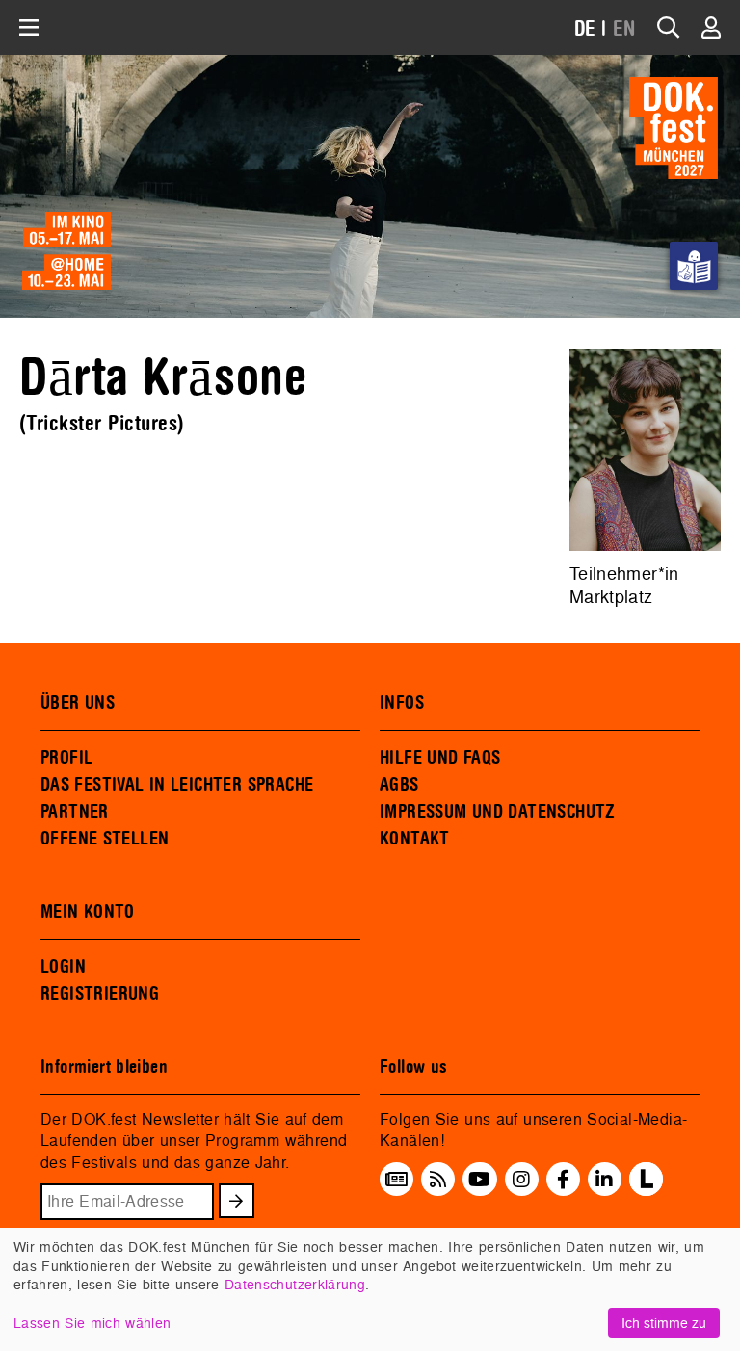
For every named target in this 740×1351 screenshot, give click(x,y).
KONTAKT (415, 838)
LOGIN (63, 966)
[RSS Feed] (438, 1179)
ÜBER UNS (77, 703)
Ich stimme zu (663, 1322)
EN (624, 29)
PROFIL (66, 757)
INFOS (402, 703)
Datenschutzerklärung (295, 1284)
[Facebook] (563, 1179)
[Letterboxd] (646, 1190)
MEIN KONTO (87, 912)
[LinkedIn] (604, 1179)
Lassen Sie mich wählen (92, 1322)
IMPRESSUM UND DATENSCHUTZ (498, 811)
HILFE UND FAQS (440, 757)
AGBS (399, 784)
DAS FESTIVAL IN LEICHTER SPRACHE (176, 784)
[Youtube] (479, 1179)
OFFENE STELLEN (104, 838)
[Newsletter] (396, 1179)
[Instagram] (521, 1179)
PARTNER (74, 811)
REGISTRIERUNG (99, 993)
